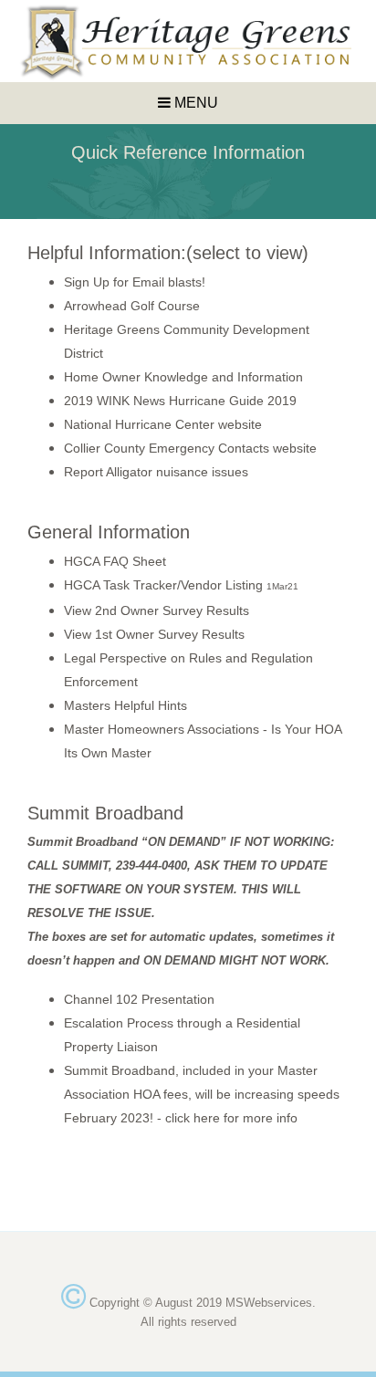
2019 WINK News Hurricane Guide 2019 (180, 400)
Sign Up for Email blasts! (134, 282)
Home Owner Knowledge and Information (183, 377)
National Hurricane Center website (163, 424)
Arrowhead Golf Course (132, 305)
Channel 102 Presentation (139, 999)
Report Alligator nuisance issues (156, 471)
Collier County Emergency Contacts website (190, 448)
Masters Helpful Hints (125, 705)
